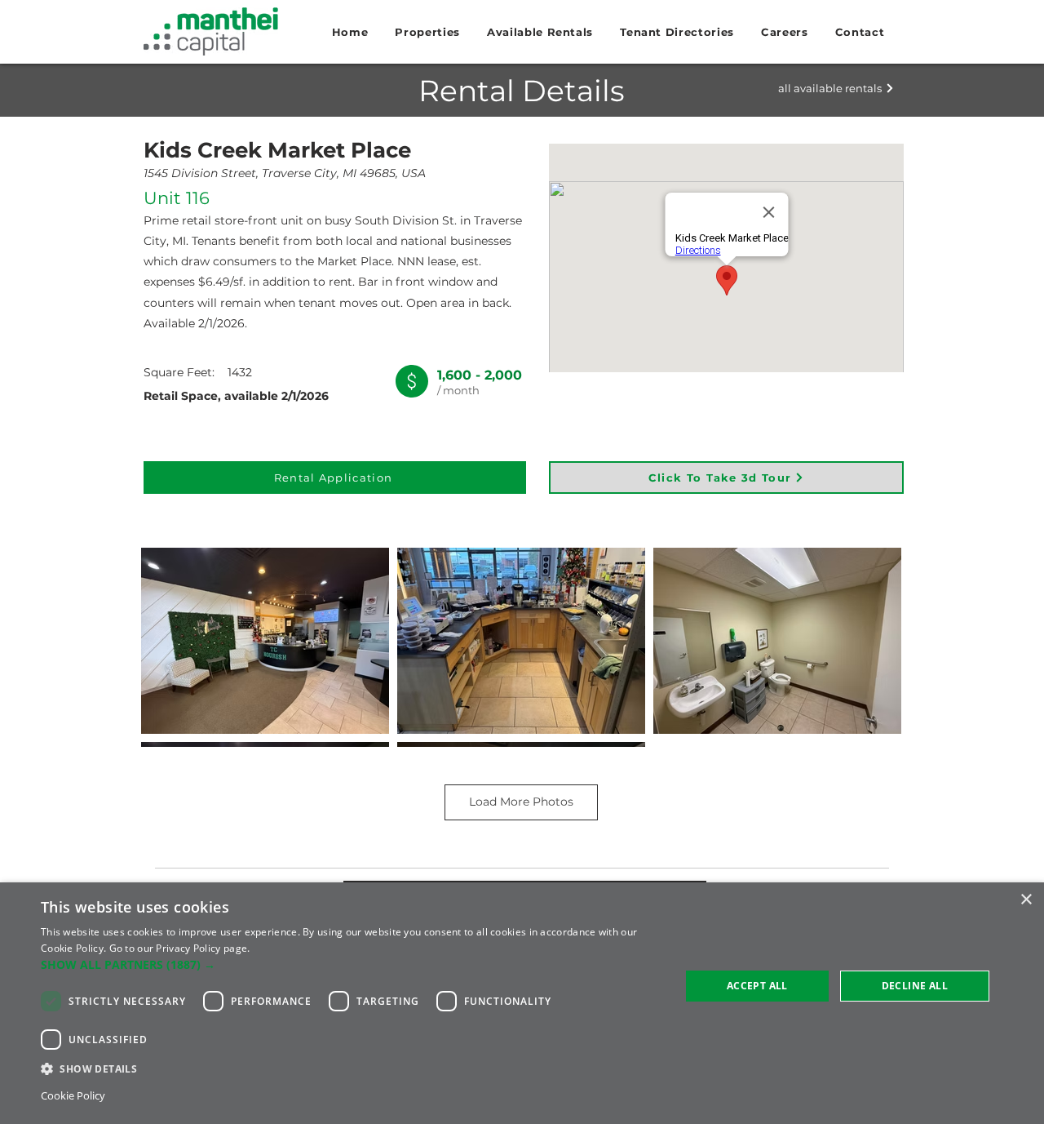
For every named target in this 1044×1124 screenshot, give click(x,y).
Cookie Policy (73, 1095)
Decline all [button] (915, 986)
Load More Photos (521, 801)
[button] (428, 32)
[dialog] (522, 1003)
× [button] (1026, 900)
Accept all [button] (757, 986)
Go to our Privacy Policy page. (179, 948)
